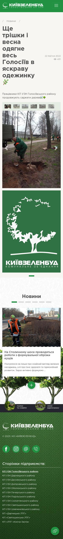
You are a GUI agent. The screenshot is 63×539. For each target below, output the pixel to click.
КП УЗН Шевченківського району (21, 509)
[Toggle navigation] (56, 5)
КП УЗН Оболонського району (19, 488)
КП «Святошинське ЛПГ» (16, 518)
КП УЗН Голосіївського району (20, 472)
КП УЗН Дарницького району (18, 476)
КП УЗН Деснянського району (19, 480)
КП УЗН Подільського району (18, 497)
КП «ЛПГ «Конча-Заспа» (15, 522)
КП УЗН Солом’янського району (20, 501)
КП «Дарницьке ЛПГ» (14, 514)
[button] (31, 385)
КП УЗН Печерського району (18, 493)
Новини (11, 21)
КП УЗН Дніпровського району (19, 484)
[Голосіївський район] (28, 6)
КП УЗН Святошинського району (20, 505)
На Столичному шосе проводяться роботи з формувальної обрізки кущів (29, 355)
